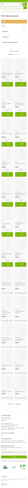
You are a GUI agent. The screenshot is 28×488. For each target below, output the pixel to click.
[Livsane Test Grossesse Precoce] (7, 356)
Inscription (14, 457)
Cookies (24, 479)
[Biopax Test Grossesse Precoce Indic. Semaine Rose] (21, 275)
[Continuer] (16, 407)
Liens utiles (12, 440)
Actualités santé (19, 440)
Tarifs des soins (22, 442)
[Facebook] (14, 472)
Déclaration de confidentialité (16, 479)
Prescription (15, 442)
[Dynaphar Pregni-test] (7, 382)
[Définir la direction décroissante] (19, 54)
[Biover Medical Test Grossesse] (21, 356)
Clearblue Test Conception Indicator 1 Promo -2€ (6, 313)
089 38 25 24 (10, 423)
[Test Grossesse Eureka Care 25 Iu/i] (21, 214)
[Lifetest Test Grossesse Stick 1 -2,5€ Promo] (7, 275)
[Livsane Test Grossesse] (21, 382)
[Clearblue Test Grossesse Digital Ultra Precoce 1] (21, 184)
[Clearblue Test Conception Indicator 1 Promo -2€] (7, 302)
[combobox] (12, 7)
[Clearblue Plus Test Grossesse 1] (7, 154)
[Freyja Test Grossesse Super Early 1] (21, 64)
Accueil (2, 11)
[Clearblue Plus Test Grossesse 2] (21, 244)
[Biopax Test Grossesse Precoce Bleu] (7, 330)
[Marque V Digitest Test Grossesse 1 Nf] (21, 330)
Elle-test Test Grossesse (20, 163)
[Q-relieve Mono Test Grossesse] (7, 214)
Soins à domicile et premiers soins (13, 11)
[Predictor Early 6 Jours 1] (7, 124)
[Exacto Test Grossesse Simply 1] (7, 244)
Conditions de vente (5, 479)
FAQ (2, 435)
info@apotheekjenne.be (11, 425)
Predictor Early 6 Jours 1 (7, 133)
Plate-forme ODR (5, 480)
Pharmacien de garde (6, 442)
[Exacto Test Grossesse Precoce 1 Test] (7, 184)
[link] (11, 407)
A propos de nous (5, 440)
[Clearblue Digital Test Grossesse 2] (21, 302)
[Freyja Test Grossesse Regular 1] (7, 94)
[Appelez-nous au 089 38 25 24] (21, 4)
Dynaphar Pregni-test (6, 391)
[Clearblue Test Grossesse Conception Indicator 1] (7, 64)
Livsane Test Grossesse (20, 391)
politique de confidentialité (19, 461)
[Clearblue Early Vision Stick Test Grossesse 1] (21, 94)
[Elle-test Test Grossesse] (21, 154)
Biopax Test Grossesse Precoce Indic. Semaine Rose (20, 285)
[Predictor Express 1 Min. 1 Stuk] (21, 124)
